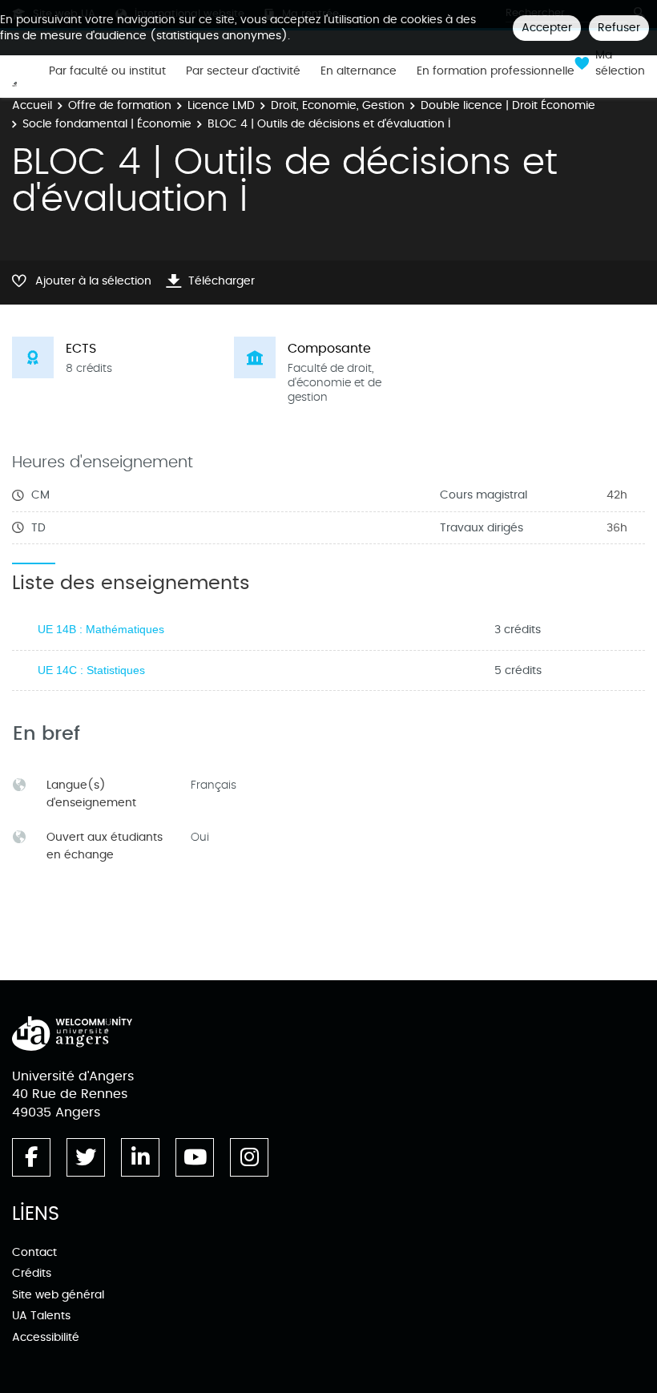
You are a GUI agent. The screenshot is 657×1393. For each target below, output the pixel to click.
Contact (34, 1252)
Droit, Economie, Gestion (338, 105)
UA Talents (41, 1315)
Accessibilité (45, 1337)
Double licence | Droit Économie (508, 105)
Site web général (58, 1294)
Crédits (31, 1273)
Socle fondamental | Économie (106, 123)
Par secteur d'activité (243, 71)
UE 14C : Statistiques (91, 670)
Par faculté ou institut (107, 71)
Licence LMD (221, 105)
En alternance (358, 71)
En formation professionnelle (495, 71)
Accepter (547, 27)
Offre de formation (119, 105)
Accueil (32, 105)
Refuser (619, 27)
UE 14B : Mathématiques (101, 629)
